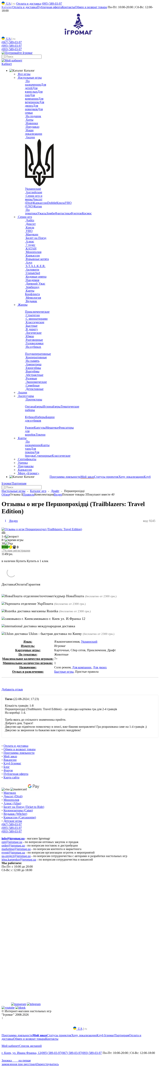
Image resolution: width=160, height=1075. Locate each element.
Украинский (89, 641)
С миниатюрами (36, 318)
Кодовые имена (35, 276)
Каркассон (40, 202)
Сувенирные (43, 455)
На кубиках (33, 346)
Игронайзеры (52, 406)
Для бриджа (32, 453)
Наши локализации (33, 132)
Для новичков (31, 107)
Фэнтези (76, 213)
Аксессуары (25, 396)
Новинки (31, 123)
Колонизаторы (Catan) (18, 810)
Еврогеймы (33, 368)
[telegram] (34, 1004)
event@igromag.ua (13, 852)
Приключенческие (37, 311)
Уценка (22, 462)
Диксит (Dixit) (13, 796)
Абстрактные (34, 375)
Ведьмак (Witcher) (15, 814)
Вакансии (10, 759)
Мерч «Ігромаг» (28, 473)
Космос (87, 213)
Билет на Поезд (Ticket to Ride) (24, 806)
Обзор (6, 494)
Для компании (31, 96)
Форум (8, 770)
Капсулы (40, 427)
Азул (28, 262)
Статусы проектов (106, 476)
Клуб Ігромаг (12, 763)
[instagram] (18, 1004)
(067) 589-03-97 (12, 42)
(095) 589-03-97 (52, 3)
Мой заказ (87, 476)
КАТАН (30, 248)
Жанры (22, 304)
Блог (7, 766)
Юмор (29, 336)
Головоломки (34, 343)
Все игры (23, 74)
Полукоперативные (38, 353)
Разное (29, 427)
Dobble (51, 202)
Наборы (40, 417)
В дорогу (31, 329)
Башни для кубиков (40, 418)
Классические (34, 322)
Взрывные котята (37, 259)
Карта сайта (11, 777)
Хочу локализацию (131, 476)
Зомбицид (32, 287)
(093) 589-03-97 (12, 49)
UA (8, 3)
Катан (38, 206)
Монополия (33, 252)
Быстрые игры (64, 671)
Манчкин (31, 234)
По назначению (33, 82)
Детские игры (13, 821)
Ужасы (41, 213)
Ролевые (31, 378)
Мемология (33, 297)
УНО (29, 231)
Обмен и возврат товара (91, 7)
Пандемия (32, 280)
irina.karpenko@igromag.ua (19, 859)
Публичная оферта (49, 7)
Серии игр (24, 217)
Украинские (33, 188)
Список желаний (30, 1045)
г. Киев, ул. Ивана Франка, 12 (21, 1053)
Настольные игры (29, 77)
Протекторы (33, 399)
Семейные (32, 385)
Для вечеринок (34, 100)
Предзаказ (32, 126)
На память (32, 360)
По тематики (31, 211)
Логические (33, 332)
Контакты (68, 7)
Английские (33, 192)
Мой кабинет (10, 1045)
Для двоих (100, 667)
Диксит (30, 224)
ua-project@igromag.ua (16, 856)
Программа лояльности (65, 476)
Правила (28, 494)
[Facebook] (6, 1004)
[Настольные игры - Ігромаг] (78, 34)
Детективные (34, 389)
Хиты (29, 119)
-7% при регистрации (16, 550)
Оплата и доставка (28, 3)
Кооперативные (36, 357)
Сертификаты (26, 459)
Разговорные (34, 339)
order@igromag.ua (13, 845)
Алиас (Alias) (12, 803)
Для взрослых (31, 89)
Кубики (30, 417)
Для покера (30, 450)
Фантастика (63, 213)
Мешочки (52, 427)
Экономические (36, 382)
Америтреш (33, 364)
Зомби (50, 213)
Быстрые (31, 325)
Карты (22, 438)
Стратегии (32, 315)
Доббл (29, 220)
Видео (58, 494)
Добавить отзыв (12, 689)
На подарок (33, 116)
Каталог (7, 7)
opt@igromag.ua (12, 842)
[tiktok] (20, 1007)
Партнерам (19, 483)
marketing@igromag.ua (16, 849)
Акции (30, 137)
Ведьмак (31, 301)
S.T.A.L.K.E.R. (35, 266)
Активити (32, 269)
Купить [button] (21, 561)
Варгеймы (32, 371)
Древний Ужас (35, 283)
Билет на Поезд (35, 238)
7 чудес (30, 245)
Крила (60, 202)
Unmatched (32, 273)
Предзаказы (25, 466)
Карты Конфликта (32, 292)
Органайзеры (34, 406)
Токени (40, 434)
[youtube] (8, 1007)
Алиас (29, 241)
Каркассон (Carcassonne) (20, 817)
